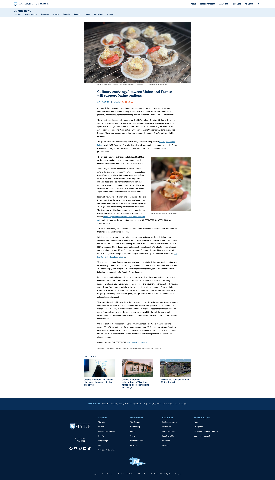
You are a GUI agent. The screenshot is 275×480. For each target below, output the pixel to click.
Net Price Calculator (169, 422)
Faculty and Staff (168, 436)
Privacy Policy (142, 474)
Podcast (77, 14)
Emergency (198, 426)
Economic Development (131, 348)
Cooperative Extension (113, 348)
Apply (95, 474)
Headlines (17, 14)
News (196, 422)
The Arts (101, 422)
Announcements (31, 14)
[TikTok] (89, 448)
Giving (132, 436)
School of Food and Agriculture (150, 348)
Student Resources (107, 474)
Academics (223, 4)
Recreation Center (137, 440)
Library (101, 445)
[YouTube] (75, 448)
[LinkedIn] (84, 448)
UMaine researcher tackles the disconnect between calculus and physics (99, 382)
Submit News (98, 14)
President (133, 445)
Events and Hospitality (202, 436)
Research (237, 4)
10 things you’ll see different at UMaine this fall (174, 380)
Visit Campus (135, 422)
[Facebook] (71, 448)
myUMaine (166, 440)
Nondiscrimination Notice (125, 474)
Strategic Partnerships (106, 450)
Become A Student (207, 4)
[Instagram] (80, 448)
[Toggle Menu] (258, 4)
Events (87, 14)
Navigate (165, 445)
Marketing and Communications (206, 431)
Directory (101, 436)
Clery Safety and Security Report (160, 474)
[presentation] (99, 368)
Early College (103, 440)
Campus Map (135, 426)
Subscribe (66, 14)
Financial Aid (167, 426)
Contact (110, 14)
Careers (101, 426)
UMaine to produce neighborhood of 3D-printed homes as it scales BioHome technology (135, 383)
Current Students (168, 431)
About (193, 4)
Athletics (249, 4)
